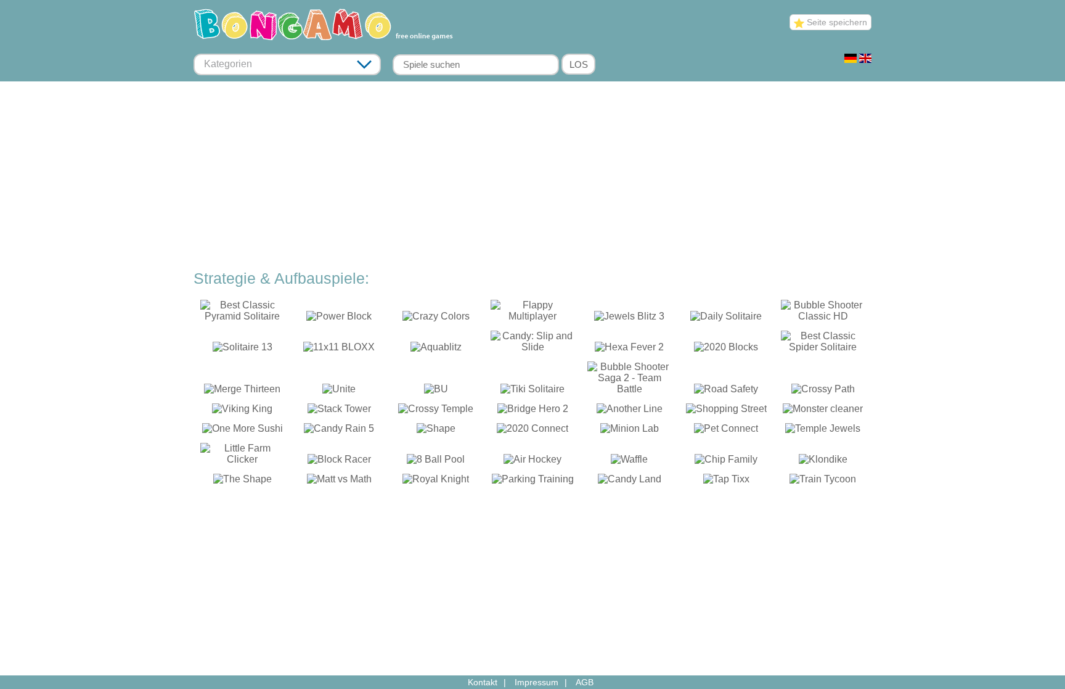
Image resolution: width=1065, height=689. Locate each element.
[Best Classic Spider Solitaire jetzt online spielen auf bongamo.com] (823, 349)
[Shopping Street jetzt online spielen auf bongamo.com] (726, 411)
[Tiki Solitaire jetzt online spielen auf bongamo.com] (532, 391)
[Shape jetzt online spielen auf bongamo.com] (436, 431)
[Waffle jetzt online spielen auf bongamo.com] (629, 461)
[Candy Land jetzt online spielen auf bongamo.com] (629, 481)
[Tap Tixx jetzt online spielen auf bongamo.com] (726, 481)
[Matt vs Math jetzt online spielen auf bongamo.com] (339, 481)
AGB (585, 682)
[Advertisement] (532, 177)
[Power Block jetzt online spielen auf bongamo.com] (339, 318)
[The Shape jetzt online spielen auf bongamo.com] (242, 481)
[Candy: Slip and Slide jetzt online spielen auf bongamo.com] (532, 349)
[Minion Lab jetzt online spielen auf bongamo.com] (629, 431)
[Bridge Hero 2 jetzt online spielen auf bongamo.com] (532, 411)
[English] (865, 59)
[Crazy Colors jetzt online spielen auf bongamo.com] (436, 318)
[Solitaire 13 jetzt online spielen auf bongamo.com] (242, 349)
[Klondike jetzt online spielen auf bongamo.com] (823, 461)
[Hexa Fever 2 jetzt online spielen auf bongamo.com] (629, 349)
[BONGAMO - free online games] (328, 41)
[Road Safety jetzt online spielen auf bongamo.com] (726, 391)
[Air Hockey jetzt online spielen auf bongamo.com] (532, 461)
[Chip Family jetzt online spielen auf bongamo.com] (726, 461)
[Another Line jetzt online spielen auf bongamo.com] (629, 411)
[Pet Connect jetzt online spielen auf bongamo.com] (726, 431)
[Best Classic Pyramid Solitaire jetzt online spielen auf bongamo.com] (242, 318)
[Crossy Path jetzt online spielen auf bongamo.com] (823, 391)
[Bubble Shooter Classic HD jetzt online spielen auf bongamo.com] (823, 318)
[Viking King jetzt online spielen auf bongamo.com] (242, 411)
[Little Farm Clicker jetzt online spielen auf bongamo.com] (242, 461)
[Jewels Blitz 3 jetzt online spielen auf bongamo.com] (629, 318)
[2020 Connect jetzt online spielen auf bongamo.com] (532, 431)
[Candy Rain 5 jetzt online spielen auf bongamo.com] (339, 431)
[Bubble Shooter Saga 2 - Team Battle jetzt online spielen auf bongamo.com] (629, 391)
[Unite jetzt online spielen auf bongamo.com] (339, 391)
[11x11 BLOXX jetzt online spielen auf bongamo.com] (339, 349)
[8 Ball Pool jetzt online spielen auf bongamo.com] (436, 461)
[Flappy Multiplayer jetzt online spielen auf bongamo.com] (532, 318)
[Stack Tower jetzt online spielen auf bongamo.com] (339, 411)
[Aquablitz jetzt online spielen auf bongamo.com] (436, 349)
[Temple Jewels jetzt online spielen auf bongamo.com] (823, 431)
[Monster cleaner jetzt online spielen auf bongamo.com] (823, 411)
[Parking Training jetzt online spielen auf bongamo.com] (532, 481)
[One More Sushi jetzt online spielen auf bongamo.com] (242, 431)
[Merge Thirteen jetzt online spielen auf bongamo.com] (242, 391)
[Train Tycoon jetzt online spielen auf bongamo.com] (823, 481)
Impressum (536, 682)
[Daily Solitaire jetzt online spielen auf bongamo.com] (726, 318)
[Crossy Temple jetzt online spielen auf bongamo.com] (436, 411)
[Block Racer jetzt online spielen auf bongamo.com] (339, 461)
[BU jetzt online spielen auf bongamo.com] (436, 391)
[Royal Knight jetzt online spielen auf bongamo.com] (436, 481)
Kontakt (482, 682)
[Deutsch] (850, 59)
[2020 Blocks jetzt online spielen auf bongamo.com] (726, 349)
